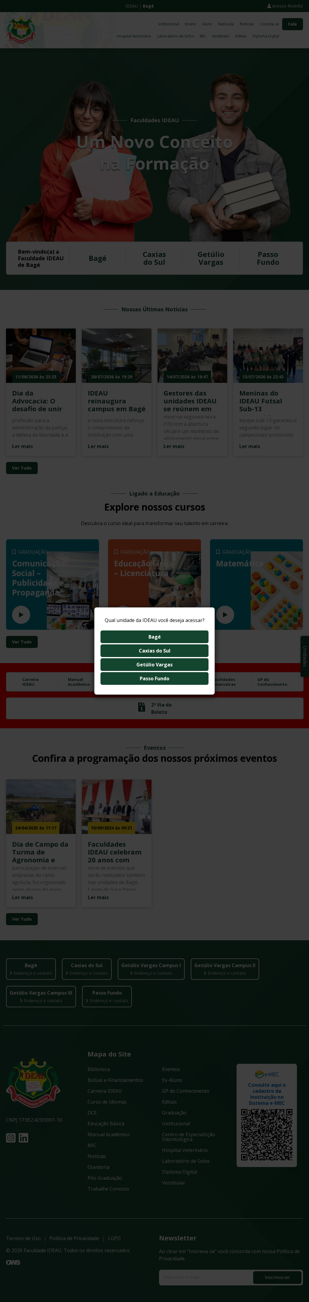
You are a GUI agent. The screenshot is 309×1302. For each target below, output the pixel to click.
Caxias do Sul (154, 650)
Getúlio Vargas (154, 664)
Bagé (154, 636)
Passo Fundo (154, 678)
